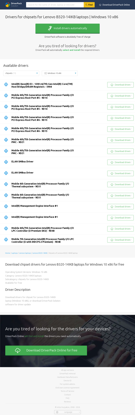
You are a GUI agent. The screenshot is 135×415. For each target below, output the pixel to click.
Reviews (67, 402)
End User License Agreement (67, 388)
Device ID (67, 381)
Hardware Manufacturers (67, 377)
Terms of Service (67, 391)
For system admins (67, 384)
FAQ (67, 398)
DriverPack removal (67, 374)
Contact (67, 395)
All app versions (67, 370)
